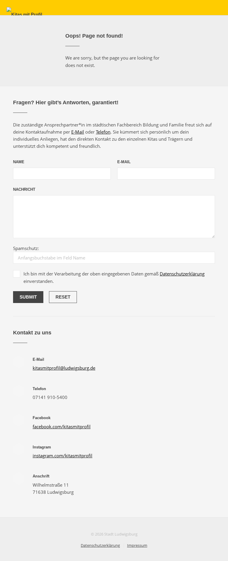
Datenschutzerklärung (182, 274)
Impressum (137, 545)
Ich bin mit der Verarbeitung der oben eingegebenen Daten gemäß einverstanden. (114, 277)
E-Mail (77, 132)
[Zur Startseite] (24, 14)
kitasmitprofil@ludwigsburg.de (64, 368)
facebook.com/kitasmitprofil (62, 426)
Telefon (103, 132)
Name (18, 162)
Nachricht (24, 189)
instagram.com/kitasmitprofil (62, 456)
